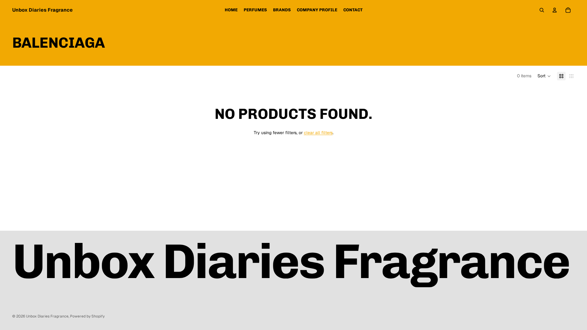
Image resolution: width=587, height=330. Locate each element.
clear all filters (318, 132)
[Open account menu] (554, 10)
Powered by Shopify (87, 316)
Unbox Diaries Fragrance (47, 316)
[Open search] (541, 10)
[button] (544, 76)
